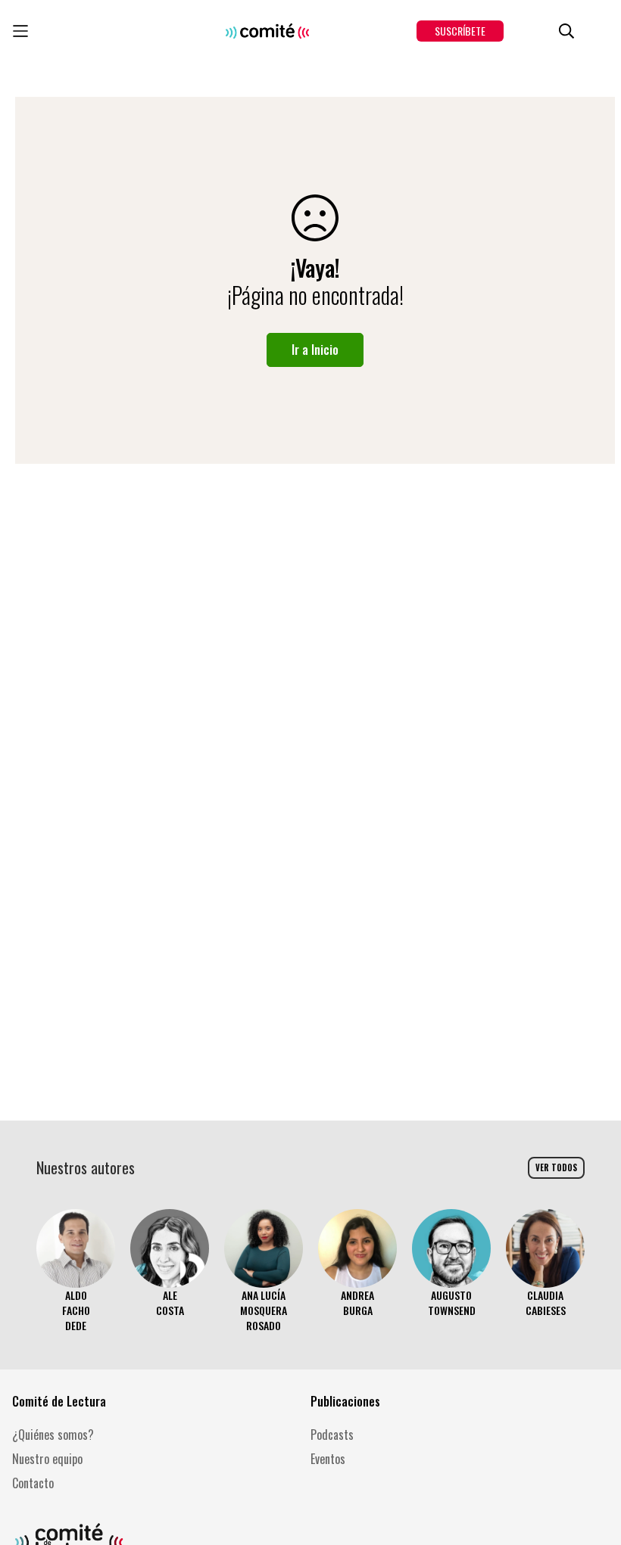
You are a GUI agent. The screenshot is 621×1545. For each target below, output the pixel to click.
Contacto (33, 1483)
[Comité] (267, 31)
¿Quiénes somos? (53, 1434)
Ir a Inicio (315, 349)
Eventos (327, 1459)
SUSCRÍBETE (460, 31)
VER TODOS (556, 1167)
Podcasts (332, 1434)
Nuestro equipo (47, 1459)
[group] (75, 1271)
